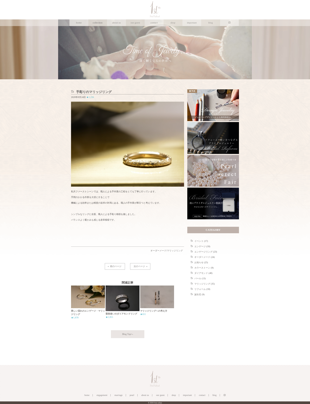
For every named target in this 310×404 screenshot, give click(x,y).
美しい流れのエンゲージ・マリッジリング (88, 312)
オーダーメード (158, 250)
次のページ (139, 266)
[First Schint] (155, 16)
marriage (118, 395)
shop (172, 22)
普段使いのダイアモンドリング (121, 314)
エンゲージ (200, 246)
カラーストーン (202, 268)
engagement (102, 395)
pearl (132, 395)
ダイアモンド (201, 273)
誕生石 (197, 294)
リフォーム (200, 289)
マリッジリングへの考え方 (153, 311)
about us (116, 22)
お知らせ (198, 262)
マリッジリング (175, 250)
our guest (135, 22)
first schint (158, 403)
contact (154, 22)
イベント (198, 241)
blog (210, 22)
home (79, 22)
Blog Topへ (127, 334)
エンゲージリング (203, 252)
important (192, 22)
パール (197, 278)
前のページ (115, 266)
